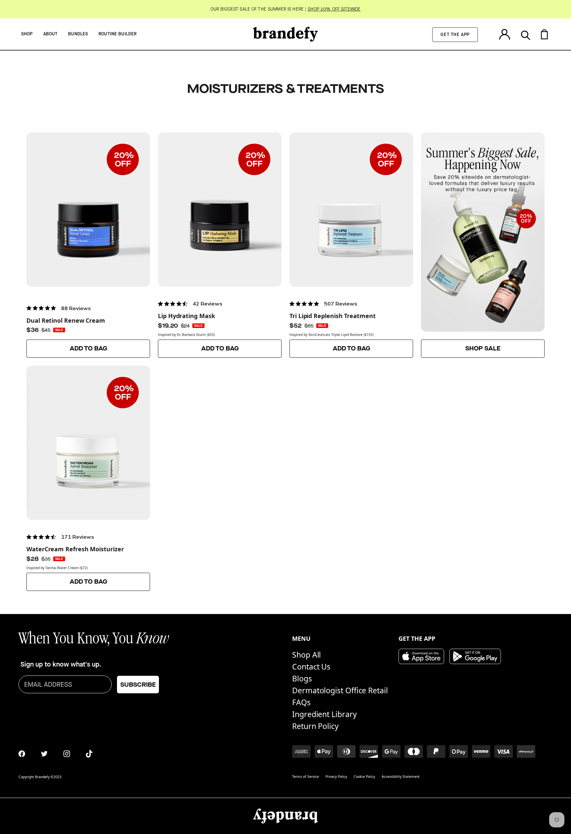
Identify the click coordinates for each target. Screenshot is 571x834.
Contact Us (311, 666)
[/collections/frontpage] (483, 245)
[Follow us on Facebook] (22, 753)
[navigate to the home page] (285, 34)
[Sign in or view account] (504, 34)
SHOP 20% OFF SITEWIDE (334, 9)
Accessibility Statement (401, 776)
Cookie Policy (364, 776)
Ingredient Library (324, 714)
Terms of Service (305, 776)
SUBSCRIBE (138, 685)
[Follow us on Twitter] (44, 753)
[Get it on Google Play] (475, 656)
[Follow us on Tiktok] (89, 753)
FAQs (301, 702)
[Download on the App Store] (421, 656)
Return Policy (315, 726)
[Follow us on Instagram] (66, 753)
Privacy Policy (336, 776)
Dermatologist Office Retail (340, 690)
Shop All (306, 654)
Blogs (302, 678)
